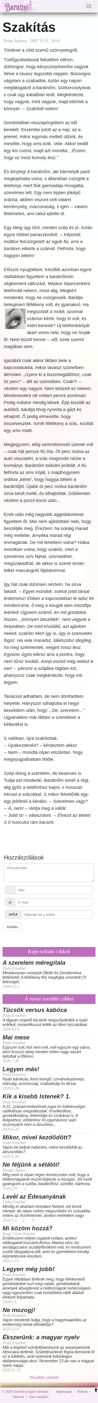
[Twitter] (70, 1397)
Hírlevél (18, 1397)
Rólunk (82, 1392)
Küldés (12, 927)
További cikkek (44, 1377)
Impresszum (64, 1392)
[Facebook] (54, 1397)
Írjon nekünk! (38, 1397)
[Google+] (62, 1397)
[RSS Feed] (77, 1397)
